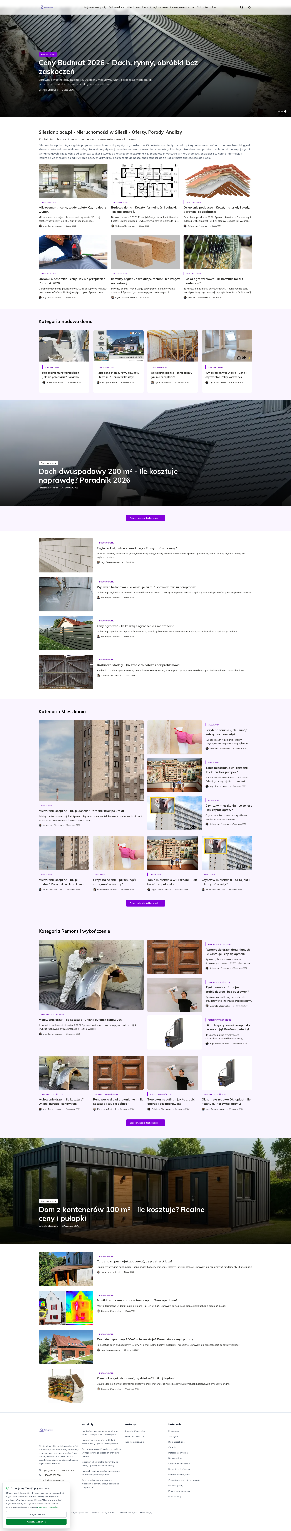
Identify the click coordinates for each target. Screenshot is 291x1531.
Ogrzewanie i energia (179, 1463)
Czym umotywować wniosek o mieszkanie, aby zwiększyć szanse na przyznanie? (100, 1484)
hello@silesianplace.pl (53, 1480)
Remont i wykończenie (155, 7)
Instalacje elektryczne (182, 7)
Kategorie (174, 1424)
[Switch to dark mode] (249, 7)
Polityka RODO (108, 1513)
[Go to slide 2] (282, 111)
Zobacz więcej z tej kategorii (143, 518)
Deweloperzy (174, 1496)
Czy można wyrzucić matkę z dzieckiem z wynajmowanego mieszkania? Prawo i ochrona (102, 1453)
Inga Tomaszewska (134, 1441)
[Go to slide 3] (285, 111)
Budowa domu (116, 7)
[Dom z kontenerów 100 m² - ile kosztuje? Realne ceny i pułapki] (145, 1191)
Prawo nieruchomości (179, 1491)
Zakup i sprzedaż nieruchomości (184, 1480)
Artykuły (88, 1424)
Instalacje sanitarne (178, 1452)
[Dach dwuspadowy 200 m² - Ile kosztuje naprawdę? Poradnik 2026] (145, 453)
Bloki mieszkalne (206, 7)
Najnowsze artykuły (95, 7)
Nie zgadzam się (36, 1514)
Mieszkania (133, 7)
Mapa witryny (146, 1513)
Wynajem (173, 1436)
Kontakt (95, 1513)
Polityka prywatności (79, 1513)
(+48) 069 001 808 (51, 1475)
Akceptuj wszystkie (36, 1521)
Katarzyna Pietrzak (48, 487)
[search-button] (241, 7)
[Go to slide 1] (279, 111)
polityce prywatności (47, 1507)
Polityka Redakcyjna (128, 1513)
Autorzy (130, 1424)
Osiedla (172, 1447)
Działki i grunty (175, 1485)
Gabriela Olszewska (49, 89)
